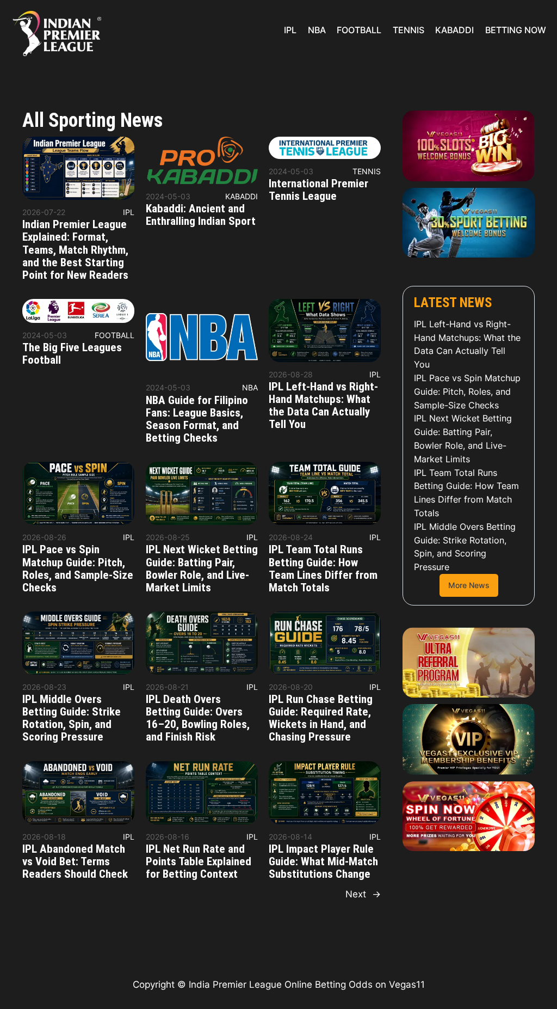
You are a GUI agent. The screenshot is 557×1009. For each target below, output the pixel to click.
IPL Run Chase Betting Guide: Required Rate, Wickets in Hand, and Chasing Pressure (321, 718)
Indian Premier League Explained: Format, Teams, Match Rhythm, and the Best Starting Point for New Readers (75, 249)
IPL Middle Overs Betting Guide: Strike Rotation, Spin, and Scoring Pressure (71, 718)
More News (469, 585)
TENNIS (366, 171)
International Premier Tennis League (318, 190)
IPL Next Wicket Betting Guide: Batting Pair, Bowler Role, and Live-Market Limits (202, 568)
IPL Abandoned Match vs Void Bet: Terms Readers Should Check (75, 861)
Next (363, 894)
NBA (250, 387)
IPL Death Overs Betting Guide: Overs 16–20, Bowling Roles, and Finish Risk (198, 718)
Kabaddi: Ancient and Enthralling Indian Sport (201, 215)
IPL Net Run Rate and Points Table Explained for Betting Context (198, 861)
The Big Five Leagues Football (72, 353)
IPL (128, 212)
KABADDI (241, 196)
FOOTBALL (114, 335)
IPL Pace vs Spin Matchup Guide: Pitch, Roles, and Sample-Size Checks (77, 568)
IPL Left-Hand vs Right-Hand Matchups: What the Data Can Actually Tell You (323, 406)
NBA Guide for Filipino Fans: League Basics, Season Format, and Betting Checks (197, 419)
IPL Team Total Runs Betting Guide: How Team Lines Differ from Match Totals (323, 568)
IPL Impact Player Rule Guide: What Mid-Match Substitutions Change (323, 861)
